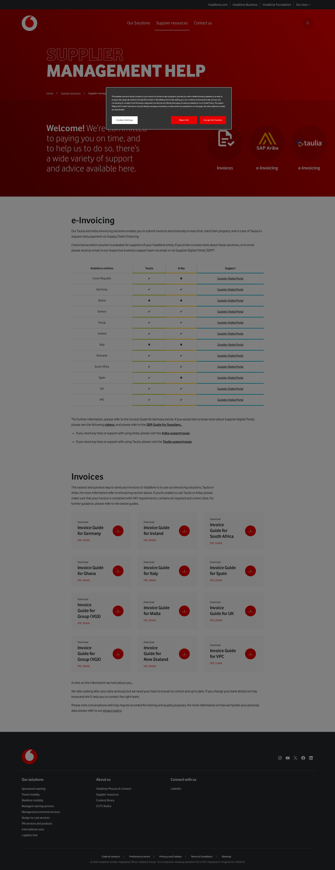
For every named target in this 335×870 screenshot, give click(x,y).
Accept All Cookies (213, 120)
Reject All (184, 120)
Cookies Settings (124, 120)
